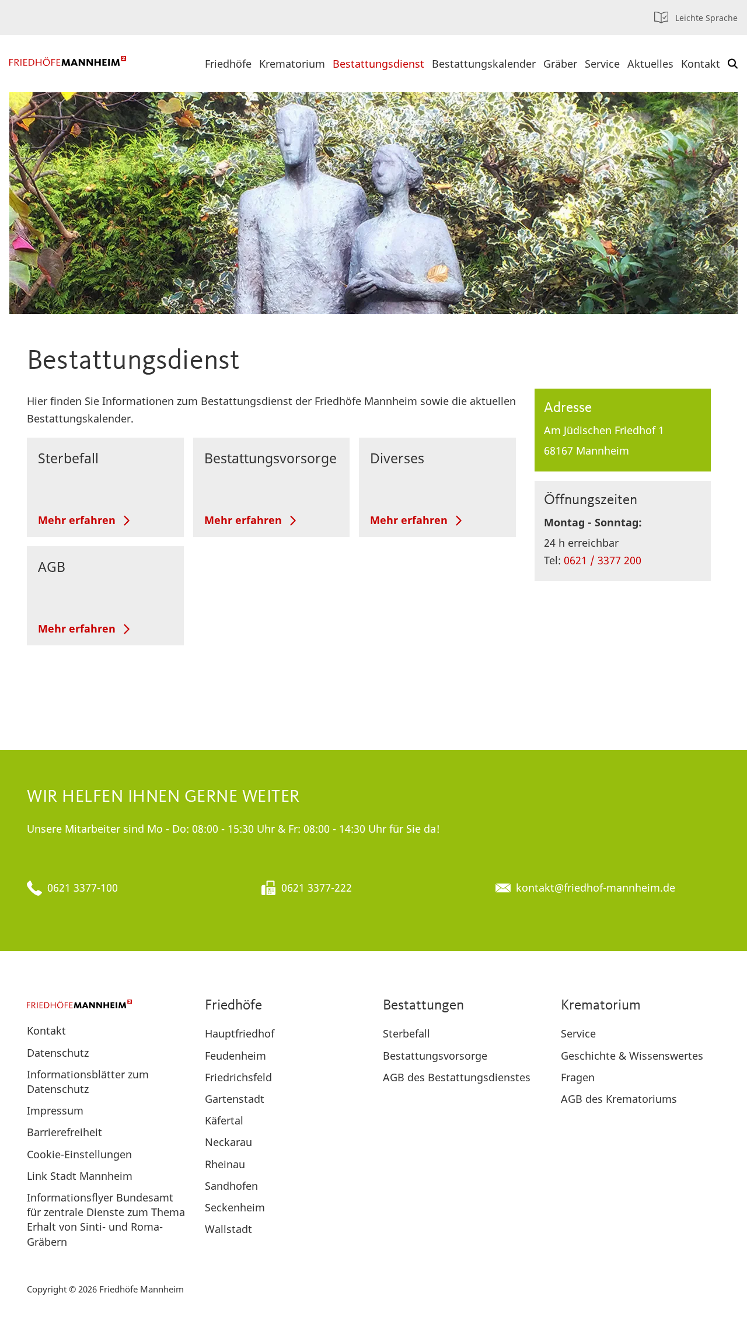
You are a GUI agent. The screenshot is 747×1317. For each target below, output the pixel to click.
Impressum (55, 1110)
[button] (732, 63)
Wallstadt (228, 1229)
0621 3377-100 (82, 888)
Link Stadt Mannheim (79, 1176)
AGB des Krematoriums (619, 1099)
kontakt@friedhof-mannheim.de (595, 888)
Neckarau (228, 1142)
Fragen (578, 1077)
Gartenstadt (234, 1099)
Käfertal (224, 1120)
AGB (51, 566)
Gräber (560, 64)
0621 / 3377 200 (602, 560)
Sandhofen (231, 1186)
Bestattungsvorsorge (270, 458)
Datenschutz (58, 1053)
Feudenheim (235, 1056)
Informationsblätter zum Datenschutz (88, 1081)
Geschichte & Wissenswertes (632, 1056)
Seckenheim (235, 1207)
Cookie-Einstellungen (79, 1154)
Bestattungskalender (484, 64)
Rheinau (225, 1164)
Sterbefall (68, 458)
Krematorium (292, 64)
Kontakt (700, 64)
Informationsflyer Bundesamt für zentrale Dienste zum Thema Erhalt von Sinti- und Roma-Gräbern (106, 1219)
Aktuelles (650, 64)
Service (602, 64)
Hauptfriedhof (239, 1033)
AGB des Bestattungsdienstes (456, 1077)
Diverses (397, 458)
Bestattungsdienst (378, 64)
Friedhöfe (228, 64)
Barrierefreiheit (64, 1132)
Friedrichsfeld (238, 1077)
